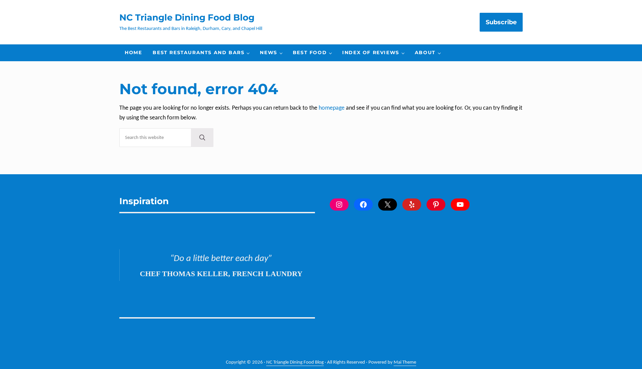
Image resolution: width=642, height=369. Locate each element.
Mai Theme (405, 362)
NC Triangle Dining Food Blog (186, 17)
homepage (332, 108)
